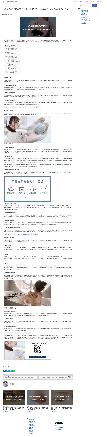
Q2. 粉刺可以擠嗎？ (11, 72)
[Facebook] (56, 423)
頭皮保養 (92, 1)
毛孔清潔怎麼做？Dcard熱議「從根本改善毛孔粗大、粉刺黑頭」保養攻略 (25, 107)
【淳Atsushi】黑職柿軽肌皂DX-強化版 (59, 164)
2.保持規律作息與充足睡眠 (12, 59)
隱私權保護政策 (60, 427)
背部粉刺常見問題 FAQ (9, 69)
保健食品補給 (84, 10)
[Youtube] (62, 423)
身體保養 (83, 19)
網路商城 (59, 429)
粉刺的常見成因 (8, 46)
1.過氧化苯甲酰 (10, 64)
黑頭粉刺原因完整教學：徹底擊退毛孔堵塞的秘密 (20, 333)
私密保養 (74, 1)
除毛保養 (84, 16)
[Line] (58, 423)
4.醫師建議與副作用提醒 (11, 68)
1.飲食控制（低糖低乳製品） (12, 57)
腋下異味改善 (85, 20)
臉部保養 (80, 1)
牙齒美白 (86, 1)
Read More (5, 411)
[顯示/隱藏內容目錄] (18, 45)
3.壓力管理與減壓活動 (11, 60)
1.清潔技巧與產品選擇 (11, 53)
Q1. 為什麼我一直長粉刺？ (12, 71)
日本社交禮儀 (99, 1)
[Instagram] (60, 423)
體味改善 (84, 22)
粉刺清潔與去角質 (8, 52)
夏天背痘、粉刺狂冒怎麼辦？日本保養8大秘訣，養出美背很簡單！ (24, 234)
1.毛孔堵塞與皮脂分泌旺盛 (12, 48)
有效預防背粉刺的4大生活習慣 (11, 56)
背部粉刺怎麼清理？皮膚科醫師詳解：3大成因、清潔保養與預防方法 (36, 9)
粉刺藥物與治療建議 (9, 63)
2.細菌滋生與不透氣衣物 (11, 49)
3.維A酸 (8, 67)
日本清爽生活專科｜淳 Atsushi (13, 1)
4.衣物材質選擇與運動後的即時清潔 (13, 61)
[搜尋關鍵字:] (85, 5)
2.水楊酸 (9, 65)
